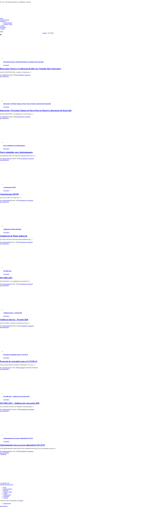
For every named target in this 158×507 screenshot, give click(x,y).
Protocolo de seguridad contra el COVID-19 (15, 354)
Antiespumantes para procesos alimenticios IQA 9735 (18, 438)
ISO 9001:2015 (7, 271)
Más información (4, 76)
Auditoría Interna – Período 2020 (12, 313)
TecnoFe (21, 500)
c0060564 (4, 75)
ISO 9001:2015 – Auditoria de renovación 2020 (16, 396)
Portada (45, 33)
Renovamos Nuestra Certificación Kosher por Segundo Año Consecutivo (23, 62)
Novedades (6, 65)
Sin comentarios (26, 75)
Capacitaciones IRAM (9, 187)
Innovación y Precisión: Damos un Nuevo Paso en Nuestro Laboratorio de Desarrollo (27, 103)
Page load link (3, 506)
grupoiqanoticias (6, 158)
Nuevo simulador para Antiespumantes (14, 145)
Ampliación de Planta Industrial (12, 229)
